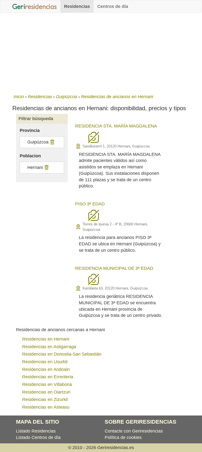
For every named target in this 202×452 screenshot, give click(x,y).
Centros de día (112, 6)
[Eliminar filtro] (52, 142)
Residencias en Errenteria (47, 376)
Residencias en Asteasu (45, 407)
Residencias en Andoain (46, 369)
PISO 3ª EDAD (90, 203)
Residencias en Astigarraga (49, 346)
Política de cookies (123, 437)
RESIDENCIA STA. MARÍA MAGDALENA (116, 126)
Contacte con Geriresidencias (134, 431)
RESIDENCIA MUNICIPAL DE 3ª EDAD (114, 268)
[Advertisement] (101, 52)
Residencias (77, 6)
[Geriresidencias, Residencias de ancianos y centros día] (34, 6)
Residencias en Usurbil (44, 361)
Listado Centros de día (38, 437)
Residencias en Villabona (47, 384)
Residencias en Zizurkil (45, 399)
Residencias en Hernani (45, 339)
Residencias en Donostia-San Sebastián (61, 354)
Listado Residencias (36, 431)
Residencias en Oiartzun (46, 392)
